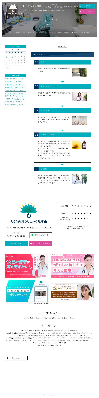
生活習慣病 (30, 330)
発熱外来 (37, 330)
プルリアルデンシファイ (49, 340)
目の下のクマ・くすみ (85, 333)
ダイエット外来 (33, 333)
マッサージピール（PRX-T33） (42, 338)
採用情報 (64, 318)
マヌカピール (67, 338)
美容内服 (25, 333)
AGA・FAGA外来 (66, 330)
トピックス (71, 318)
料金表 (64, 343)
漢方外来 (57, 330)
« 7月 (7, 68)
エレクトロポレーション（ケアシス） (68, 335)
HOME (26, 318)
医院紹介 (32, 318)
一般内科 (23, 330)
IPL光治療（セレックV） (36, 335)
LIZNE (39, 340)
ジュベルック (31, 340)
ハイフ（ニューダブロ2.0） (19, 335)
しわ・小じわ (62, 333)
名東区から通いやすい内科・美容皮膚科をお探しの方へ (24, 79)
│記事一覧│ (62, 46)
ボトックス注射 (27, 338)
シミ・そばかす (52, 333)
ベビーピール (76, 338)
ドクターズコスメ (86, 338)
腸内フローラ (43, 333)
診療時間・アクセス (55, 318)
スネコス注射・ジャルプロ (14, 338)
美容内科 (8, 333)
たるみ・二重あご (73, 333)
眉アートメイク (10, 340)
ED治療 (74, 330)
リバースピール (57, 338)
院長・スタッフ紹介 (42, 318)
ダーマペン (83, 335)
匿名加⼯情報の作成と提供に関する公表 (49, 345)
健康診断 (50, 330)
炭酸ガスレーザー (21, 340)
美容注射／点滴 (16, 333)
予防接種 (44, 330)
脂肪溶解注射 (61, 340)
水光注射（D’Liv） (49, 335)
